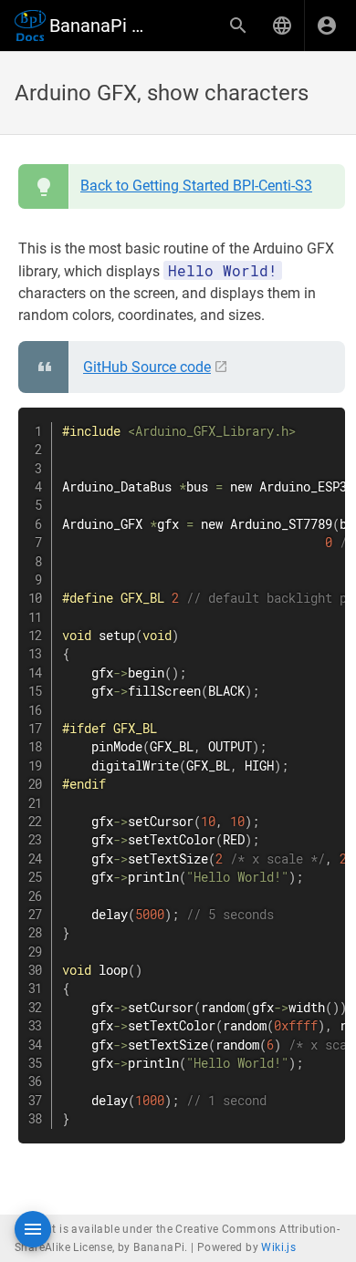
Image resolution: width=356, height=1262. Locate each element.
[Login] (327, 25)
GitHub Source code (147, 367)
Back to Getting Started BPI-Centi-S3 (196, 185)
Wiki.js (278, 1247)
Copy (323, 423)
